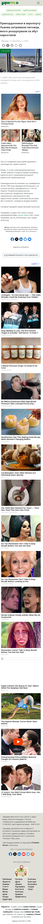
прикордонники (25, 227)
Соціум (5, 50)
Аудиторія (7, 899)
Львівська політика (13, 10)
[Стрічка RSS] (32, 854)
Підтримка (20, 887)
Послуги (18, 879)
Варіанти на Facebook (21, 247)
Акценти (6, 882)
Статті (30, 14)
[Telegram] (16, 45)
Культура (32, 882)
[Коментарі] (20, 45)
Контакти (19, 889)
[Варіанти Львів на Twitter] (15, 854)
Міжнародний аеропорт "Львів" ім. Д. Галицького (21, 231)
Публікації (7, 879)
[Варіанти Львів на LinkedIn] (19, 854)
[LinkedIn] (12, 45)
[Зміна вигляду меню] (38, 3)
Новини (38, 14)
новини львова (33, 229)
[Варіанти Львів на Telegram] (28, 854)
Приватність (20, 897)
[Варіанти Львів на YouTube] (23, 854)
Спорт (30, 889)
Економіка (32, 884)
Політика (19, 892)
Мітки (5, 892)
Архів (5, 894)
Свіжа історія (20, 14)
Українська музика (29, 10)
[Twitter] (7, 45)
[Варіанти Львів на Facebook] (10, 854)
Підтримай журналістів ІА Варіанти (21, 255)
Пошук (5, 897)
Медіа (5, 889)
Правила (19, 894)
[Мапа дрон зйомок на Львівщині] (22, 871)
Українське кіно (7, 14)
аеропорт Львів (15, 227)
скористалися (23, 215)
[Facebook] (3, 45)
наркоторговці (23, 229)
